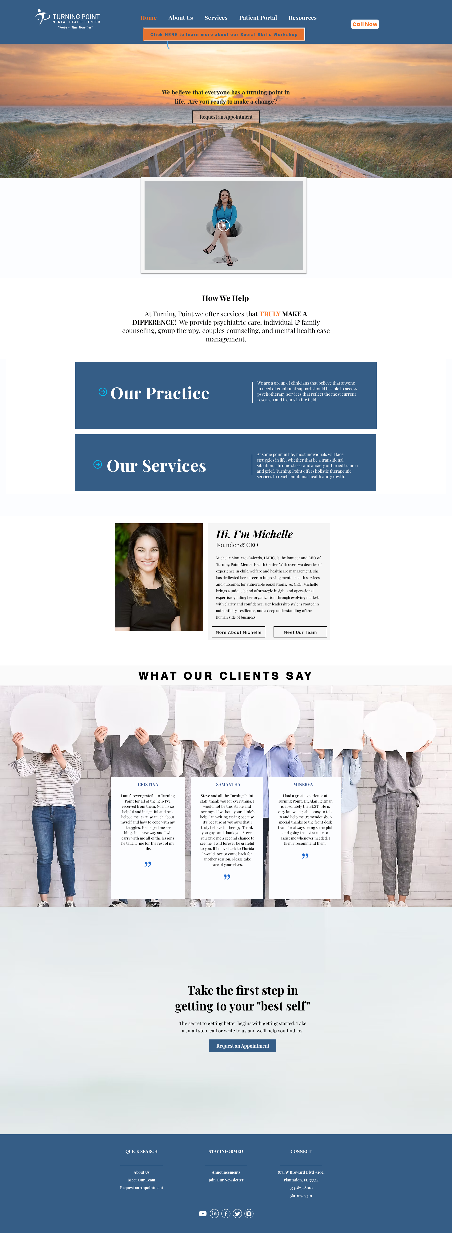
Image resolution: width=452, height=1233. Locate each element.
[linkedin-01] (214, 1213)
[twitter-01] (237, 1213)
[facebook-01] (225, 1213)
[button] (303, 17)
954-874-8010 (301, 1187)
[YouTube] (202, 1213)
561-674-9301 (301, 1195)
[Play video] (224, 225)
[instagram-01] (249, 1213)
